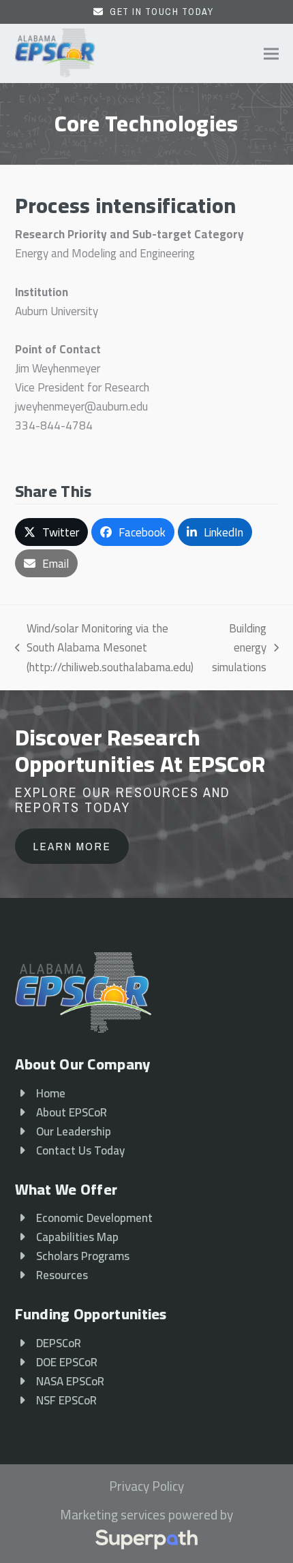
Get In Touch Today (161, 11)
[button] (271, 53)
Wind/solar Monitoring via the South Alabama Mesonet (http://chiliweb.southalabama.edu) (104, 647)
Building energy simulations (239, 647)
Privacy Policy (146, 1486)
